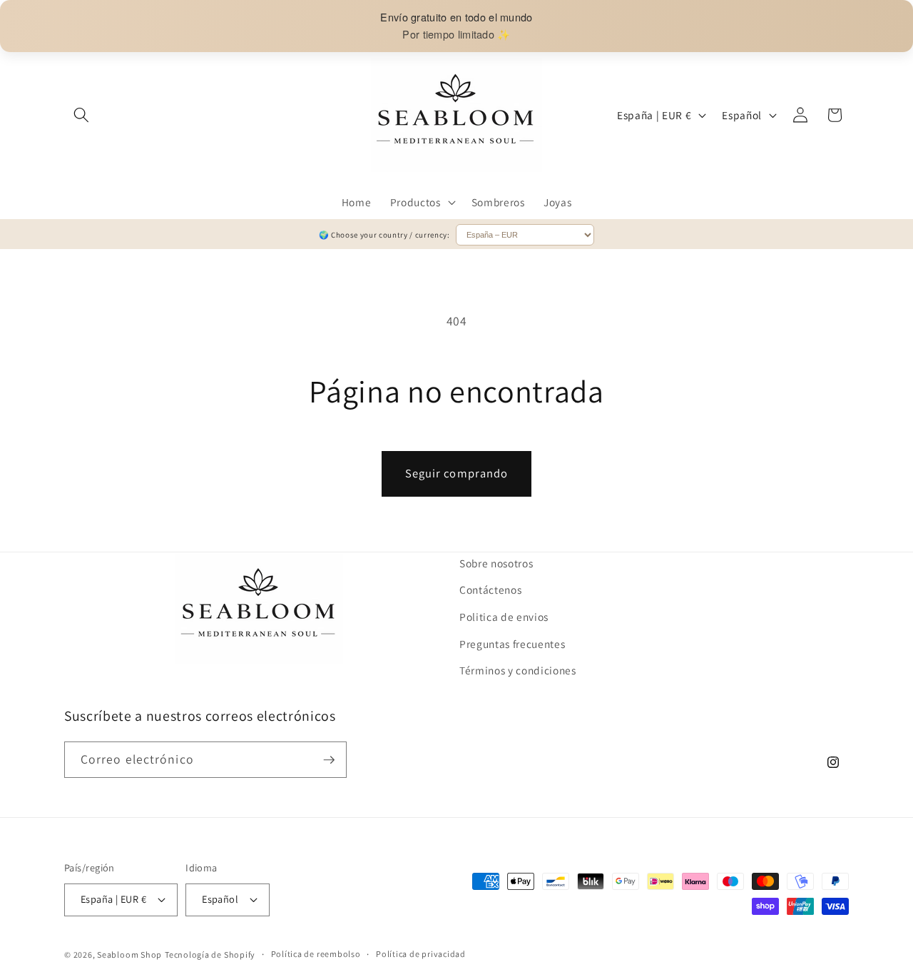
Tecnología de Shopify (210, 953)
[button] (81, 115)
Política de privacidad (421, 953)
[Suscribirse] (329, 760)
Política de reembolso (316, 953)
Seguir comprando (457, 473)
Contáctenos (490, 589)
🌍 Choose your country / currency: (385, 235)
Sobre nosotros (496, 563)
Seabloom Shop (129, 953)
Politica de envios (504, 616)
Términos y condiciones (517, 670)
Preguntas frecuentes (512, 643)
